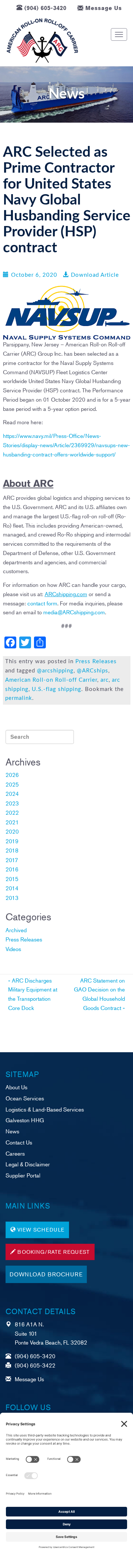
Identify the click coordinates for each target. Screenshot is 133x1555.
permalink (18, 698)
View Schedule (40, 1229)
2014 (12, 887)
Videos (13, 948)
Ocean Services (25, 1098)
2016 (12, 869)
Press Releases (96, 661)
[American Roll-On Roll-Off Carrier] (42, 40)
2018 (12, 850)
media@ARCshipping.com (74, 611)
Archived (16, 929)
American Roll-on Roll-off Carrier (51, 680)
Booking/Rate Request (53, 1252)
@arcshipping (55, 671)
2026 (12, 774)
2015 (12, 878)
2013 (12, 897)
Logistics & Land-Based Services (45, 1109)
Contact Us (19, 1142)
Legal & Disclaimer (28, 1163)
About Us (16, 1086)
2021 (12, 821)
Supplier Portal (23, 1175)
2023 (12, 803)
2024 (12, 793)
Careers (15, 1153)
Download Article (95, 275)
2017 (12, 859)
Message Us (103, 7)
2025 (12, 784)
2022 (12, 812)
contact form (42, 603)
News (12, 1130)
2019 (12, 840)
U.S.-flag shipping (56, 689)
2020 (12, 831)
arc (104, 680)
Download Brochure (46, 1273)
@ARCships (92, 671)
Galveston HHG (25, 1119)
